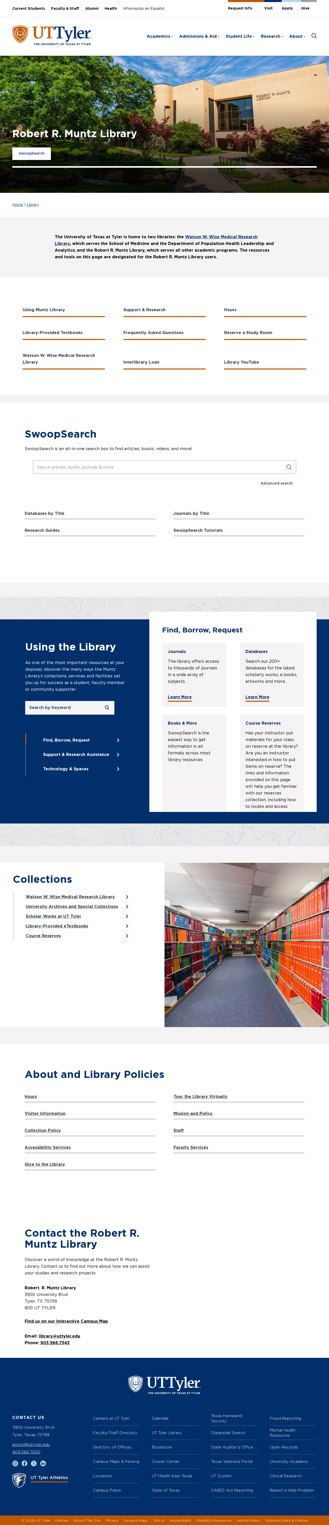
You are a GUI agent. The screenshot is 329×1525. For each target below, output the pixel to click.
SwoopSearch (31, 153)
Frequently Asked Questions (153, 333)
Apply (287, 8)
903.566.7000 (26, 1452)
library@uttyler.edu (59, 1336)
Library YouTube (241, 362)
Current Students (28, 9)
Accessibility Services (48, 1147)
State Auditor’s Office (232, 1447)
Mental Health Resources (283, 1432)
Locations (102, 1476)
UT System (221, 1476)
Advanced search (276, 483)
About (296, 36)
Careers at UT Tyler (111, 1418)
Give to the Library (45, 1164)
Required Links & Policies (286, 1520)
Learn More (180, 697)
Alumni (91, 9)
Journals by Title (191, 514)
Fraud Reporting (285, 1418)
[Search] (289, 467)
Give (305, 8)
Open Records (284, 1447)
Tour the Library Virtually (200, 1097)
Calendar (160, 1418)
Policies (61, 1520)
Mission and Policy (193, 1114)
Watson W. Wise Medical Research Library (59, 359)
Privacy (112, 1520)
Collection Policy (43, 1131)
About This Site (87, 1520)
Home (17, 205)
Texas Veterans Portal (232, 1461)
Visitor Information (45, 1114)
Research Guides (42, 530)
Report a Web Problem (292, 1490)
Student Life (239, 36)
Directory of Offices (112, 1447)
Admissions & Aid (198, 36)
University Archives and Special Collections (72, 907)
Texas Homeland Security (226, 1418)
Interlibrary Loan (141, 362)
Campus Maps (135, 1520)
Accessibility (180, 1520)
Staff (178, 1131)
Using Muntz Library (44, 310)
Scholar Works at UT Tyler (53, 916)
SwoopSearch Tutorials (198, 530)
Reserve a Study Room (248, 333)
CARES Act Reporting (232, 1490)
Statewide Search (228, 1433)
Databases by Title (45, 514)
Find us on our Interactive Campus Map (66, 1321)
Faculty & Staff (65, 9)
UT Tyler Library (167, 1433)
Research (270, 36)
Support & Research (144, 310)
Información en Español (143, 9)
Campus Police (107, 1490)
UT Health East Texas (172, 1476)
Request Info (240, 8)
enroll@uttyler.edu (31, 1444)
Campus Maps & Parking (116, 1461)
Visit (268, 8)
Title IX (158, 1520)
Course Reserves (43, 936)
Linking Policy (248, 1520)
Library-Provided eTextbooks (57, 926)
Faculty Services (190, 1147)
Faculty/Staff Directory (115, 1433)
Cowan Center (165, 1461)
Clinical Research (286, 1476)
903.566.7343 (55, 1343)
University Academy (289, 1461)
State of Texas (166, 1490)
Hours (230, 310)
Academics (158, 36)
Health (111, 9)
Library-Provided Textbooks (53, 333)
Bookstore (162, 1447)
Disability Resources (213, 1520)
